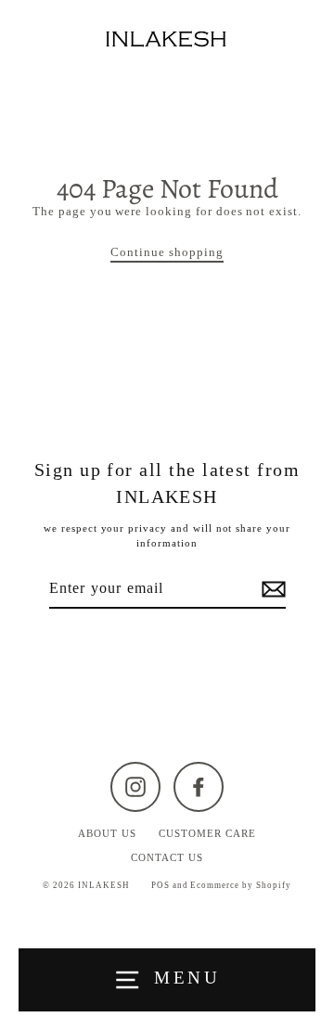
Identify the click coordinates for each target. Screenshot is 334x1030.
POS (160, 885)
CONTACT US (167, 857)
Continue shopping (166, 252)
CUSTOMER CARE (207, 833)
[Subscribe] (271, 589)
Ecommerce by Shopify (240, 885)
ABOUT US (107, 833)
